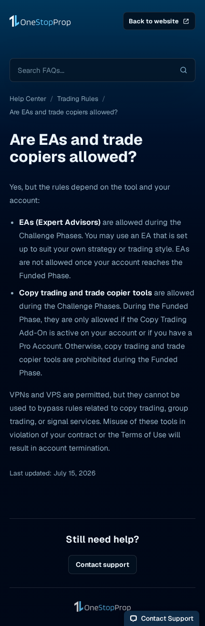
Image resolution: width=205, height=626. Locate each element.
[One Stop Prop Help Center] (40, 21)
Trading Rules (77, 98)
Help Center (28, 98)
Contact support (102, 564)
